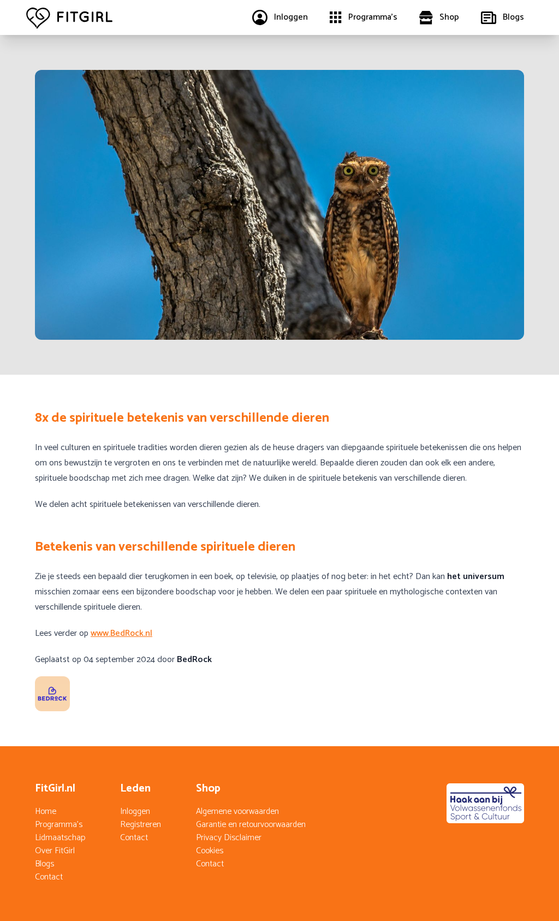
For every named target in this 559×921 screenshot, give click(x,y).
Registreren (140, 824)
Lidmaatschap (60, 837)
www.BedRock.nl (121, 633)
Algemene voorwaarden (237, 811)
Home (45, 811)
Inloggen (135, 811)
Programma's (58, 824)
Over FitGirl (55, 850)
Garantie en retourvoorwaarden (251, 824)
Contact (49, 877)
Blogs (44, 864)
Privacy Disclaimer (228, 837)
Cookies (209, 850)
